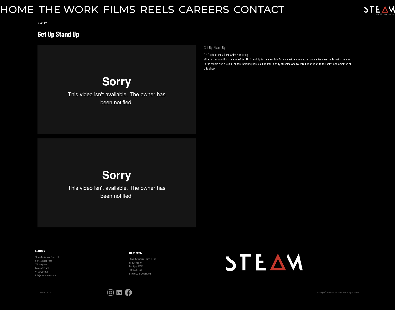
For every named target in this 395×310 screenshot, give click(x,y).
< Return (42, 23)
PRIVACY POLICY (46, 292)
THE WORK (69, 10)
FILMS (119, 10)
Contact (259, 10)
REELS (157, 10)
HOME (17, 10)
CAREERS (204, 10)
